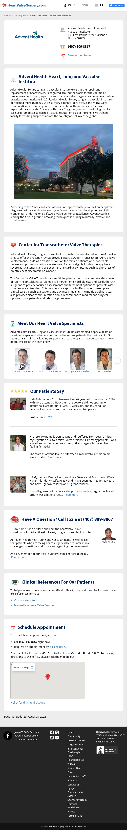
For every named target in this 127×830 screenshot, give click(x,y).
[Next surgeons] (117, 360)
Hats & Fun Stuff (76, 776)
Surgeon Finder (76, 744)
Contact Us (73, 784)
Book (70, 772)
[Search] (102, 5)
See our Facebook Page (26, 739)
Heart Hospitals (19, 15)
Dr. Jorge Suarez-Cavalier (77, 371)
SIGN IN (85, 5)
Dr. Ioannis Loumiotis (22, 371)
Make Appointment (80, 55)
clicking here (57, 647)
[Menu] (97, 5)
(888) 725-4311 (111, 741)
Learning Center (76, 740)
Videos (71, 763)
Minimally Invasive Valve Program (35, 605)
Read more (46, 416)
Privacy (71, 811)
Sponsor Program (77, 799)
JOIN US (71, 5)
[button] (47, 677)
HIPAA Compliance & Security (75, 792)
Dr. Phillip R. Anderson (50, 371)
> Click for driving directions (27, 702)
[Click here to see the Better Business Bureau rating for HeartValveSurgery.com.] (110, 750)
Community (73, 736)
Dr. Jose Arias (104, 371)
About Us (72, 780)
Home (7, 15)
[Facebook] (7, 735)
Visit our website (24, 600)
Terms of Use (74, 815)
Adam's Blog (74, 768)
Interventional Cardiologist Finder (75, 752)
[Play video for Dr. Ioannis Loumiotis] (22, 366)
